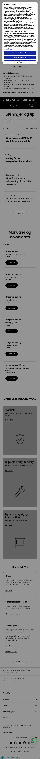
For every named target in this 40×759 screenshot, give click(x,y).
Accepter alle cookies (20, 53)
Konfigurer (20, 62)
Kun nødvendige (20, 57)
